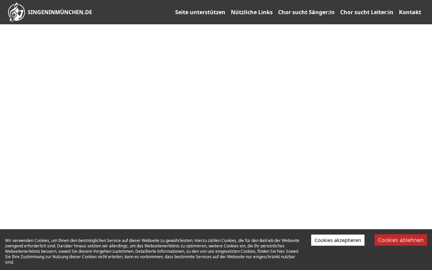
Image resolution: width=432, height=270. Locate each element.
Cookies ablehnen (401, 240)
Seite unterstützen (200, 12)
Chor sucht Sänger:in (306, 12)
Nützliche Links (252, 12)
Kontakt (410, 12)
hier (280, 251)
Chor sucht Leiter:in (367, 12)
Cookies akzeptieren (338, 240)
